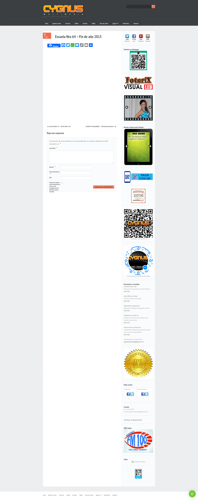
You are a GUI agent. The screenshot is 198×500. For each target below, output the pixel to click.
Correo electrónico (54, 173)
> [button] (150, 107)
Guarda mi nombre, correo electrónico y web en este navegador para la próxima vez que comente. (54, 187)
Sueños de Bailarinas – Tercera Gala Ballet (100, 126)
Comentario (53, 148)
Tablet (93, 24)
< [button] (127, 107)
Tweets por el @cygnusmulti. (133, 420)
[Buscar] (153, 6)
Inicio (46, 24)
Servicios (67, 24)
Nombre (52, 167)
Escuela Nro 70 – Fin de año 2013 (60, 126)
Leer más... (127, 291)
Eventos (85, 24)
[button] (192, 493)
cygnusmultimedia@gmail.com (134, 342)
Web (50, 178)
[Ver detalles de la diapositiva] (138, 147)
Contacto (135, 24)
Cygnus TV (115, 24)
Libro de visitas (104, 24)
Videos (76, 24)
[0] (138, 196)
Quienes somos (56, 24)
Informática (126, 24)
